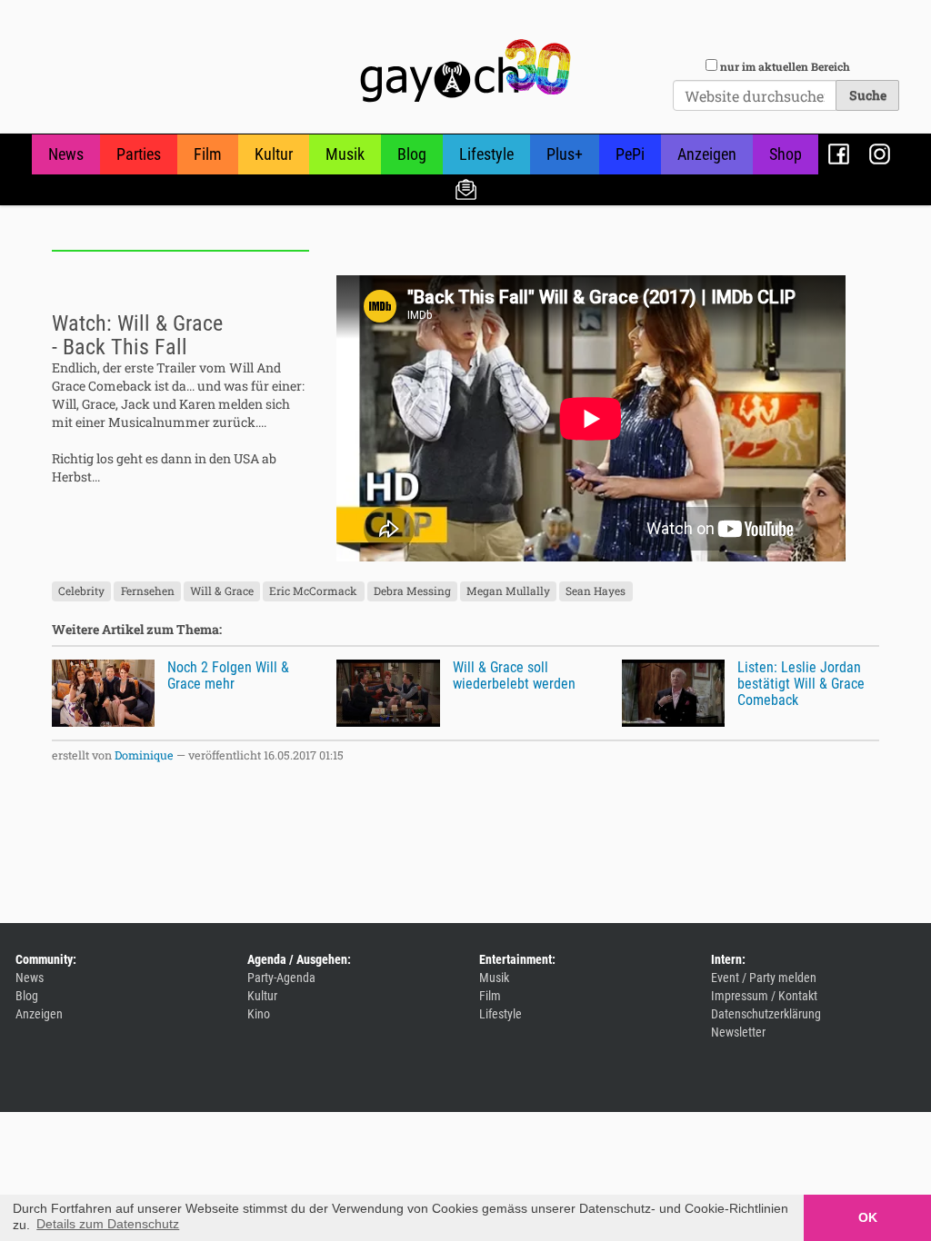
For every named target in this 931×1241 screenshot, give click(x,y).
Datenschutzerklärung (766, 1014)
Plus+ (564, 154)
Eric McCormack (313, 591)
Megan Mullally (508, 591)
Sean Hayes (596, 591)
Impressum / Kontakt (764, 995)
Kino (258, 1014)
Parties (138, 154)
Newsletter (465, 188)
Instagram (879, 154)
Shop (785, 154)
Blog (411, 154)
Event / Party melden (763, 977)
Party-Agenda (281, 977)
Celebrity (81, 591)
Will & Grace (222, 591)
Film (208, 154)
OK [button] (867, 1217)
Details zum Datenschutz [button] (107, 1223)
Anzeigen (706, 154)
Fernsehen (148, 591)
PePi (630, 154)
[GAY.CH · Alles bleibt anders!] (465, 71)
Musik (345, 154)
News (66, 154)
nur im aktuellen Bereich (785, 66)
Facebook (838, 154)
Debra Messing (412, 591)
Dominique (144, 755)
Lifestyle (486, 154)
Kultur (274, 154)
